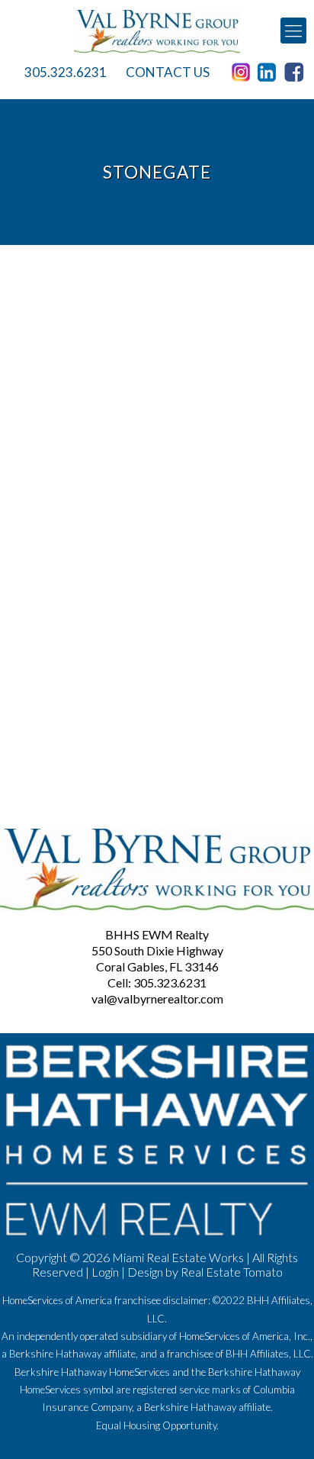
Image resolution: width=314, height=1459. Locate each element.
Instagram (243, 72)
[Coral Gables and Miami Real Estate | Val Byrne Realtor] (157, 30)
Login (105, 1271)
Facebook (296, 72)
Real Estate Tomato (232, 1271)
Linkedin (270, 72)
